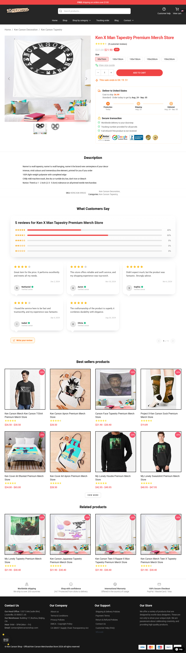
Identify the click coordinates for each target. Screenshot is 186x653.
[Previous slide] (9, 79)
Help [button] (181, 649)
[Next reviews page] (173, 341)
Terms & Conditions (59, 616)
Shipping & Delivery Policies (108, 611)
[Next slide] (86, 79)
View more (93, 495)
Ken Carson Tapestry (51, 29)
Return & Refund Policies (107, 620)
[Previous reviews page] (158, 341)
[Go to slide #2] (55, 129)
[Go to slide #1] (40, 129)
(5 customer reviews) (117, 44)
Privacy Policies (58, 620)
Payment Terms (103, 616)
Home (8, 29)
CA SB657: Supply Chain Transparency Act (69, 628)
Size (97, 54)
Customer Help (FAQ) (105, 628)
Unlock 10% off (5, 640)
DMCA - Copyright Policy (61, 624)
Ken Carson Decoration (26, 29)
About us (55, 611)
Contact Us (101, 624)
